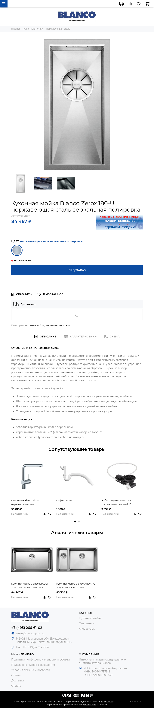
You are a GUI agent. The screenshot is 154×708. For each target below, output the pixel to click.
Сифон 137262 (64, 500)
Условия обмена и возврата (30, 670)
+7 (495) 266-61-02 (26, 628)
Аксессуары (87, 628)
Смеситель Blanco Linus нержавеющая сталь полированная (25, 502)
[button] (75, 521)
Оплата (16, 685)
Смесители (86, 623)
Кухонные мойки (34, 325)
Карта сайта (107, 701)
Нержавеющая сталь (57, 325)
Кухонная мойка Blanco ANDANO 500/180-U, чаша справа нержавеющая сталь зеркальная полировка (75, 585)
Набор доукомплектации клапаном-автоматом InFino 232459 (117, 502)
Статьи (16, 675)
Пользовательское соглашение (33, 664)
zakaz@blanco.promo (30, 633)
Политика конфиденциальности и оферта (40, 659)
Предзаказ (77, 270)
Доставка (17, 680)
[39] (17, 250)
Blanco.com (90, 704)
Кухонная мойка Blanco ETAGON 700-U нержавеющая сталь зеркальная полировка (30, 585)
